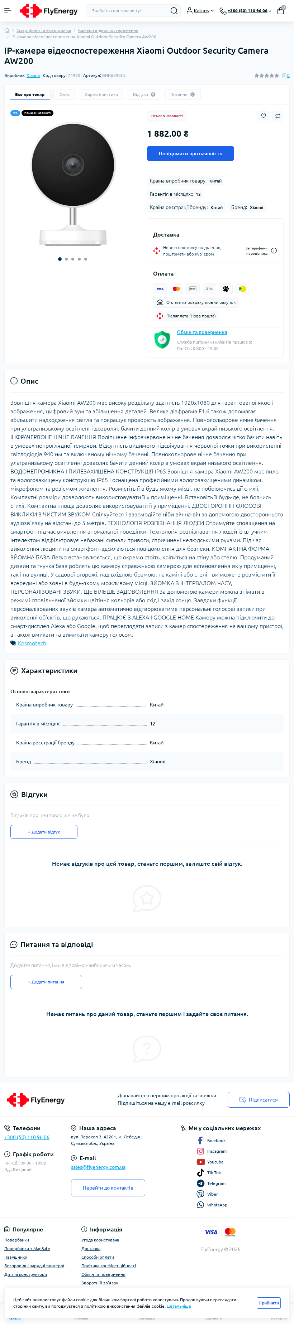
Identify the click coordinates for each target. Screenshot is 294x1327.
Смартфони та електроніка (43, 30)
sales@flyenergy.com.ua (98, 1167)
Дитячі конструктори (25, 1274)
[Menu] (7, 10)
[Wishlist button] (263, 115)
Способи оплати (97, 1257)
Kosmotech (32, 643)
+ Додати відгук (44, 832)
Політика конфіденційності (108, 1265)
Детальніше (179, 1306)
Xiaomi (33, 75)
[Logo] (48, 11)
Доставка (90, 1248)
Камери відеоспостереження (108, 30)
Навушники (15, 1257)
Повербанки (16, 1240)
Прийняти (269, 1303)
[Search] (174, 10)
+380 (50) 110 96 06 (26, 1137)
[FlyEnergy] (49, 1100)
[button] (60, 259)
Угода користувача (100, 1240)
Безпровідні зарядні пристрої (34, 1265)
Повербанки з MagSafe (27, 1248)
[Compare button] (278, 116)
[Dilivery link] (274, 250)
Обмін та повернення (202, 332)
